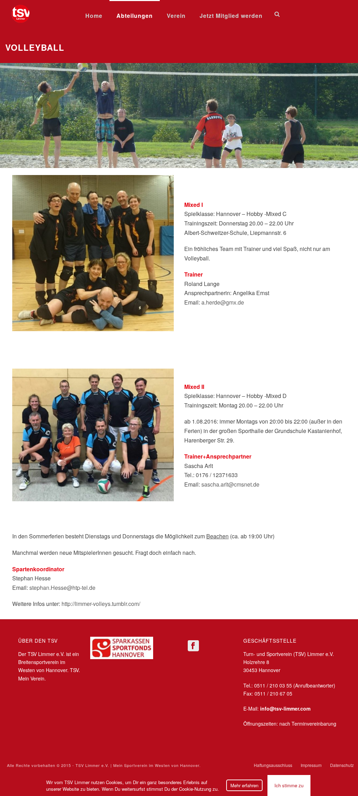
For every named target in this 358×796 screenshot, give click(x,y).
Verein (176, 16)
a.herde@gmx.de (222, 302)
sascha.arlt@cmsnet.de (230, 484)
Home (93, 16)
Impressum (311, 765)
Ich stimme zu (288, 785)
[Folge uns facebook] (193, 646)
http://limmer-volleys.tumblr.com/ (101, 604)
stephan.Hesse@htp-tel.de (62, 588)
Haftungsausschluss (273, 765)
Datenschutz (342, 765)
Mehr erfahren (244, 785)
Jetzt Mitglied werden (231, 16)
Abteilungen (134, 16)
